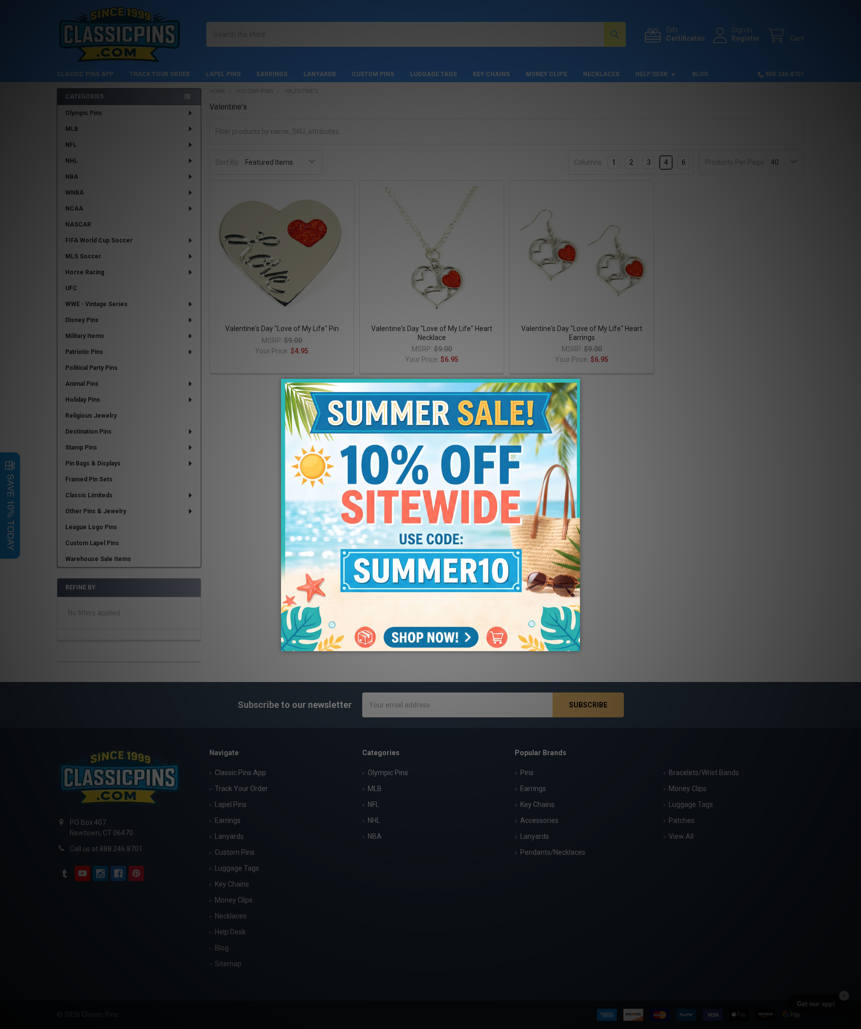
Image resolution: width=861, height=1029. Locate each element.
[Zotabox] (573, 642)
